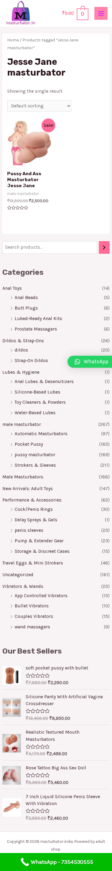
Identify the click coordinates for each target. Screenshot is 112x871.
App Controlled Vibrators (41, 595)
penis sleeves (29, 530)
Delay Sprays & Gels (36, 519)
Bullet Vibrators (32, 606)
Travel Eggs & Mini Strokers (32, 563)
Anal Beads (26, 297)
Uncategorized (17, 574)
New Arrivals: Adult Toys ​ (28, 488)
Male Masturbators (22, 477)
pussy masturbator (35, 454)
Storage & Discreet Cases (42, 551)
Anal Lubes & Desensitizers (44, 381)
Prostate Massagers (36, 329)
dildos (21, 350)
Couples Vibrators (34, 616)
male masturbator (21, 424)
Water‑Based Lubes (35, 412)
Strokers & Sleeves (35, 465)
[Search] (104, 247)
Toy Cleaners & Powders (40, 402)
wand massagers (32, 627)
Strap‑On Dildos (31, 360)
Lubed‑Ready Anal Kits (38, 318)
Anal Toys (12, 288)
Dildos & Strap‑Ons (23, 340)
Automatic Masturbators (41, 433)
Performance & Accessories (32, 500)
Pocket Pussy (29, 444)
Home (13, 40)
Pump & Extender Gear (39, 540)
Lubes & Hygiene (20, 372)
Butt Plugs (26, 308)
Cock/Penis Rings (34, 509)
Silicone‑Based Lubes (37, 392)
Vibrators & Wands (22, 586)
